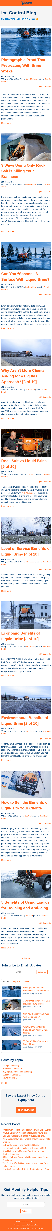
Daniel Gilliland (31, 79)
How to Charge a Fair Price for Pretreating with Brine (26, 1169)
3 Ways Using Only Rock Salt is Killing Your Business (23, 171)
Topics (26, 981)
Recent (6, 981)
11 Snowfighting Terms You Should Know (21, 1145)
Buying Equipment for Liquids (17, 1072)
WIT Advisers (27, 493)
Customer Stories (12, 1075)
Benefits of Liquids (13, 1069)
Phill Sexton (30, 390)
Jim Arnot (28, 816)
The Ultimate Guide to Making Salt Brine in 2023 (24, 1148)
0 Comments (46, 86)
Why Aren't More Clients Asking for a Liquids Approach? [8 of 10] (23, 376)
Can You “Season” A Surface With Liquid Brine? (24, 1136)
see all (4, 1083)
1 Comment (46, 739)
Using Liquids (11, 1066)
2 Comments (46, 823)
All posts (26, 958)
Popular (16, 981)
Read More (6, 123)
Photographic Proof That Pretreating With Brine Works (23, 65)
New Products (10, 1078)
